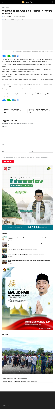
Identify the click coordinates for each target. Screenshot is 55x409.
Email (3, 151)
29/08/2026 (11, 246)
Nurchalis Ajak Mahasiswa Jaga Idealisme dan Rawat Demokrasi (22, 249)
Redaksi (8, 403)
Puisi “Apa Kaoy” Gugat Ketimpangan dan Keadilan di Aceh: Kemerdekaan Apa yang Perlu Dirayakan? (28, 237)
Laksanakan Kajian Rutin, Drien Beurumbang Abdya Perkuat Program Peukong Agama (20, 381)
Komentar (4, 126)
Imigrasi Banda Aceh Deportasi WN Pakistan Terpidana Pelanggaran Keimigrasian (26, 254)
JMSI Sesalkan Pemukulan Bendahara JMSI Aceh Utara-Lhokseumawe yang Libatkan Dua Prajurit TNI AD (30, 243)
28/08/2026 (6, 372)
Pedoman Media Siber (16, 403)
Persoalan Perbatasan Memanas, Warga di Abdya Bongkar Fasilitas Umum (19, 371)
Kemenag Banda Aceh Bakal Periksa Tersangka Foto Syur (14, 375)
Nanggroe (7, 7)
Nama (3, 144)
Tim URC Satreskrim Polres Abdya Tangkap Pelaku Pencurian (15, 378)
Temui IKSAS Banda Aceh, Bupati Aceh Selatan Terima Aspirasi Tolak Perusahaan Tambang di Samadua (29, 260)
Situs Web (31, 151)
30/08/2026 (11, 240)
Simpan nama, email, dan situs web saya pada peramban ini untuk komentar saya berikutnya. (26, 157)
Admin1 (9, 16)
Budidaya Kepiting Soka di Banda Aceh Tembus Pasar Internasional (16, 383)
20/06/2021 (16, 16)
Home (3, 7)
